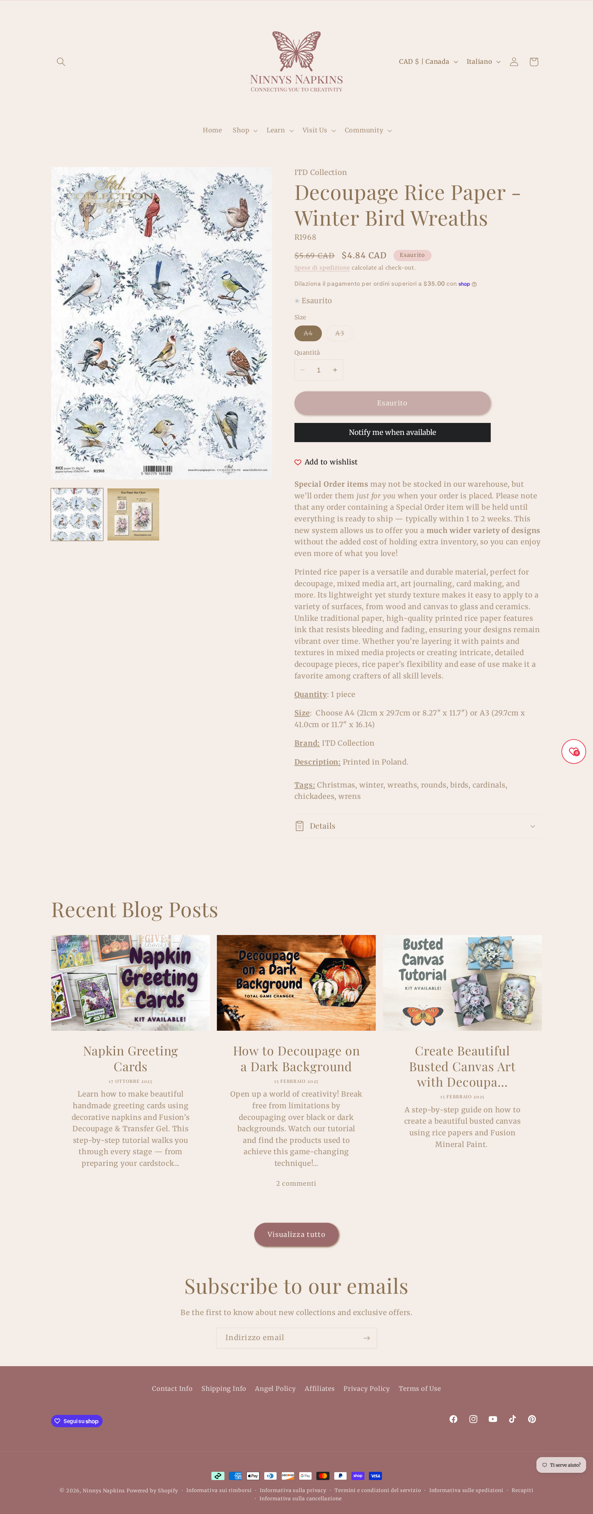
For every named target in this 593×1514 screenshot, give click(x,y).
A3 (344, 335)
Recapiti (523, 1490)
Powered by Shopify (152, 1491)
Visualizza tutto (296, 1234)
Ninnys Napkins (104, 1491)
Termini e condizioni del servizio (378, 1490)
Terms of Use (420, 1389)
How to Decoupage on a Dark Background (296, 1058)
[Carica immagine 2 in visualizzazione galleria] (133, 514)
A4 (313, 335)
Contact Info (172, 1389)
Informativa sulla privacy (293, 1490)
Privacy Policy (367, 1389)
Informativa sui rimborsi (219, 1490)
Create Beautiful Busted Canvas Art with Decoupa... (462, 1066)
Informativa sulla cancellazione (300, 1498)
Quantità (307, 352)
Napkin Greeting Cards (130, 1058)
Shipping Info (223, 1389)
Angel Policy (275, 1389)
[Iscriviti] (366, 1338)
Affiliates (320, 1389)
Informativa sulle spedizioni (466, 1490)
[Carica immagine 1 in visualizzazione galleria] (77, 514)
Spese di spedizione (322, 267)
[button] (61, 62)
